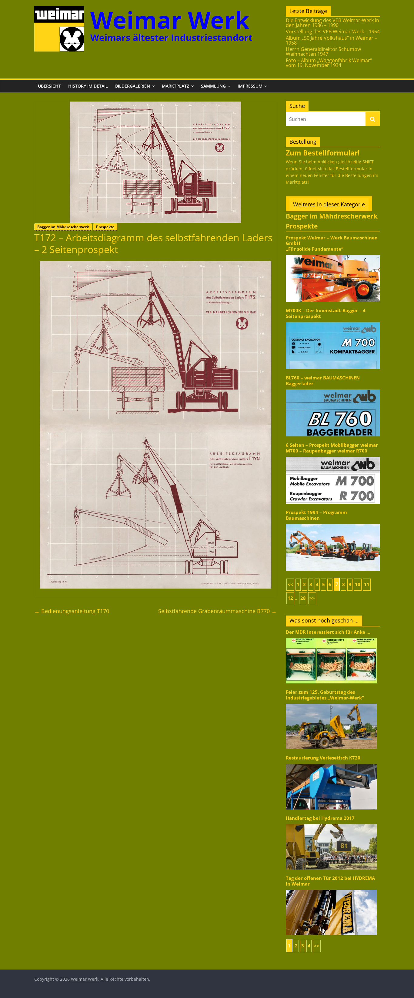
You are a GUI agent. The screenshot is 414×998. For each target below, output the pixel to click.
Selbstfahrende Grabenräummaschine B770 (217, 611)
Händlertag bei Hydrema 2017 (320, 818)
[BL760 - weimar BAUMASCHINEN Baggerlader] (333, 389)
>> (312, 598)
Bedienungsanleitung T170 (71, 611)
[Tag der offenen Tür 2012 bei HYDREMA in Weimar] (331, 889)
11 (366, 584)
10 (357, 584)
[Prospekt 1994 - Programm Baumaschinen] (333, 523)
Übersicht (49, 86)
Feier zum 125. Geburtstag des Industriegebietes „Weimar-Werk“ (325, 695)
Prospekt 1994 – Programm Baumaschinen (316, 515)
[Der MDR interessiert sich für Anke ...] (331, 637)
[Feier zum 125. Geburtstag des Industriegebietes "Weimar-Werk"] (331, 703)
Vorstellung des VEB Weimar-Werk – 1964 (333, 31)
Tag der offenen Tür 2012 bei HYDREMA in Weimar (330, 881)
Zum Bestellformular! (323, 153)
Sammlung (213, 86)
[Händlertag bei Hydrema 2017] (331, 823)
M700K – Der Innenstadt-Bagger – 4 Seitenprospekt (326, 313)
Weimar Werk (169, 20)
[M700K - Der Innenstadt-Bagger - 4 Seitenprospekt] (333, 322)
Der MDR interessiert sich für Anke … (328, 632)
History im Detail (88, 86)
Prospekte (105, 226)
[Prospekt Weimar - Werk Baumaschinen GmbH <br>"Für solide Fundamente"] (333, 254)
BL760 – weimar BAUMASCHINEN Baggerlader (323, 380)
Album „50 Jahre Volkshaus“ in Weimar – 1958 (331, 40)
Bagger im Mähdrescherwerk (63, 226)
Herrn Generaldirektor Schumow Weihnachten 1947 (323, 51)
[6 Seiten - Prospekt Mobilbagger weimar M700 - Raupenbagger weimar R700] (333, 456)
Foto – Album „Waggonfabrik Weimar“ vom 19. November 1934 (329, 62)
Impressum (250, 86)
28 (303, 598)
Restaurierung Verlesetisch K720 (323, 758)
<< (290, 584)
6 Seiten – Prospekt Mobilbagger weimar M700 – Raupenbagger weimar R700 (332, 448)
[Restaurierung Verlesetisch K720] (331, 763)
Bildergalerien (132, 86)
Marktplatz (175, 86)
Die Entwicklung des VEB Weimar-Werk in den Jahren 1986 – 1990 (332, 22)
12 (290, 598)
